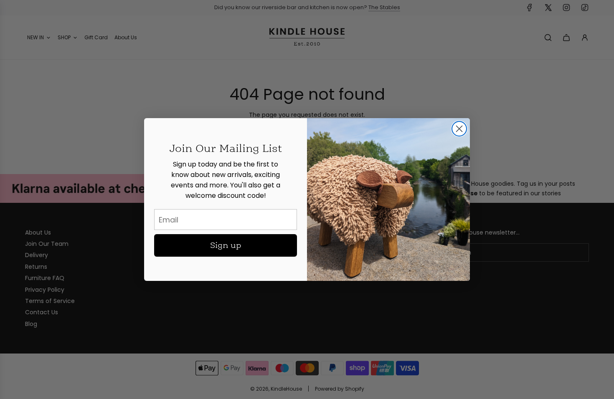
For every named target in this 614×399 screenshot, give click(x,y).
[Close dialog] (459, 128)
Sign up (225, 245)
